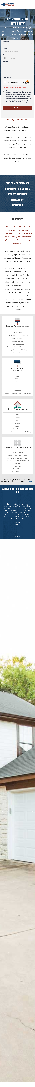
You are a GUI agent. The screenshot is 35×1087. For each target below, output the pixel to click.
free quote (29, 481)
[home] (7, 3)
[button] (32, 3)
